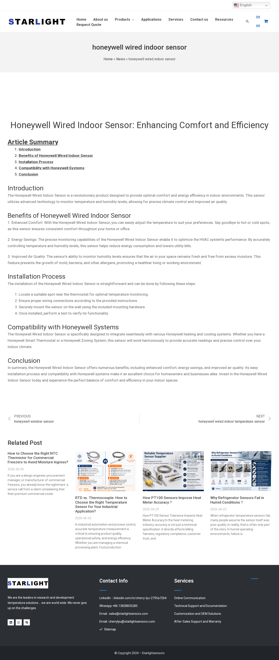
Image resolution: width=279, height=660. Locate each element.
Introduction (30, 149)
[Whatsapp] (19, 622)
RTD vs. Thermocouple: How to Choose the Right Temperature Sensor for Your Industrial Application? (101, 504)
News (120, 59)
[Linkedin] (11, 622)
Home (108, 59)
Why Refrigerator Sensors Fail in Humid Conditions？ (237, 500)
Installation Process (36, 162)
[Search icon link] (247, 21)
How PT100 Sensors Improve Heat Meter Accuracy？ (172, 500)
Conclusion (28, 174)
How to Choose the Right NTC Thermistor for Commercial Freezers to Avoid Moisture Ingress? (38, 457)
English (245, 5)
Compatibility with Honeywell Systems (51, 168)
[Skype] (27, 622)
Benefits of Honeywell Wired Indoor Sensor (56, 155)
